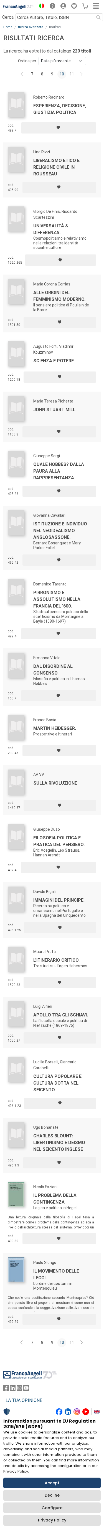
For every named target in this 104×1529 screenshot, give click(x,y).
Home (7, 27)
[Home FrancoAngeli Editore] (18, 6)
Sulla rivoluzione (55, 783)
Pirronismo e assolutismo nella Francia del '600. (56, 599)
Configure (52, 1508)
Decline (52, 1495)
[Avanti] (81, 74)
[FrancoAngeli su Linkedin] (13, 1389)
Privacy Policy (52, 1520)
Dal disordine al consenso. (53, 670)
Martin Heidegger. (54, 728)
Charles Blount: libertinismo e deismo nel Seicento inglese (59, 1142)
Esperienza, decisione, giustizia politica (59, 109)
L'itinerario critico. (56, 960)
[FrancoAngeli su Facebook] (6, 1389)
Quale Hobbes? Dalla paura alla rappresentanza (58, 471)
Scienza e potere (53, 360)
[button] (40, 7)
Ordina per (27, 61)
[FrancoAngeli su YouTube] (26, 1389)
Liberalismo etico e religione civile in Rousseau (56, 167)
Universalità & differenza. (50, 229)
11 (72, 74)
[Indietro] (22, 74)
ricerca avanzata (30, 27)
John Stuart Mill (54, 409)
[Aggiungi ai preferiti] (58, 128)
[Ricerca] (98, 17)
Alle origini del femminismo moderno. (59, 296)
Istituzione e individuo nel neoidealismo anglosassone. (60, 530)
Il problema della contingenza (55, 1199)
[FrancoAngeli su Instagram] (19, 1389)
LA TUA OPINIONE (24, 1400)
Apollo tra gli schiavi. (60, 1015)
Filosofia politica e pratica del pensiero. (59, 841)
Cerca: (8, 17)
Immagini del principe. (59, 900)
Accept (52, 1483)
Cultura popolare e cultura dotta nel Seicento (57, 1083)
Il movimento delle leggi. (56, 1274)
